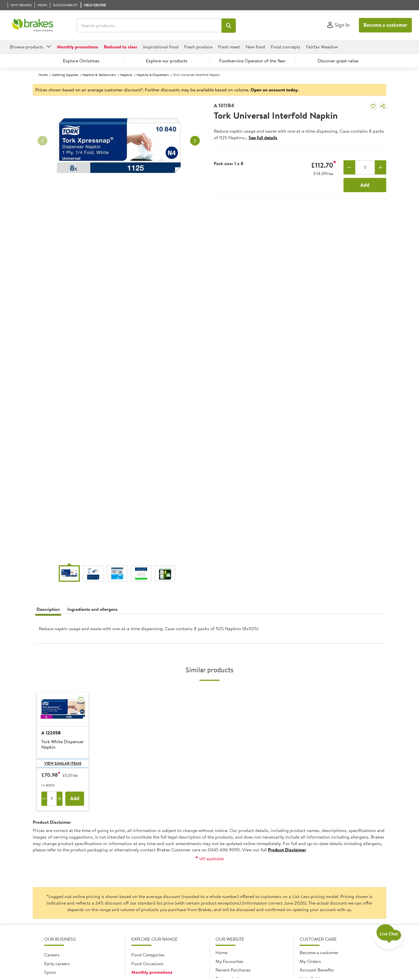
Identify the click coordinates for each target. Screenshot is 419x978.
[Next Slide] (195, 141)
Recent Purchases (233, 970)
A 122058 (51, 733)
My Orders (310, 961)
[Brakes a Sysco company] (32, 25)
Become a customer (385, 24)
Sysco (50, 972)
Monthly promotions (151, 972)
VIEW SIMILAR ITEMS (63, 763)
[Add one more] (381, 167)
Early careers (57, 963)
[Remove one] (349, 167)
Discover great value (338, 60)
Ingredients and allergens (92, 609)
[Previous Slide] (42, 141)
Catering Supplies (65, 74)
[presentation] (209, 631)
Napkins (126, 74)
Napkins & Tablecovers (99, 74)
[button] (228, 26)
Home (43, 74)
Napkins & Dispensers (153, 74)
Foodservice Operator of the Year (252, 60)
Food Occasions (147, 963)
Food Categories (147, 955)
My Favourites (229, 961)
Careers (52, 955)
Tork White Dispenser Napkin (62, 744)
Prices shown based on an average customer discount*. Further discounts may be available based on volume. (167, 90)
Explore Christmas (81, 60)
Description (48, 609)
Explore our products (167, 60)
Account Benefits (317, 970)
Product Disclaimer (287, 849)
